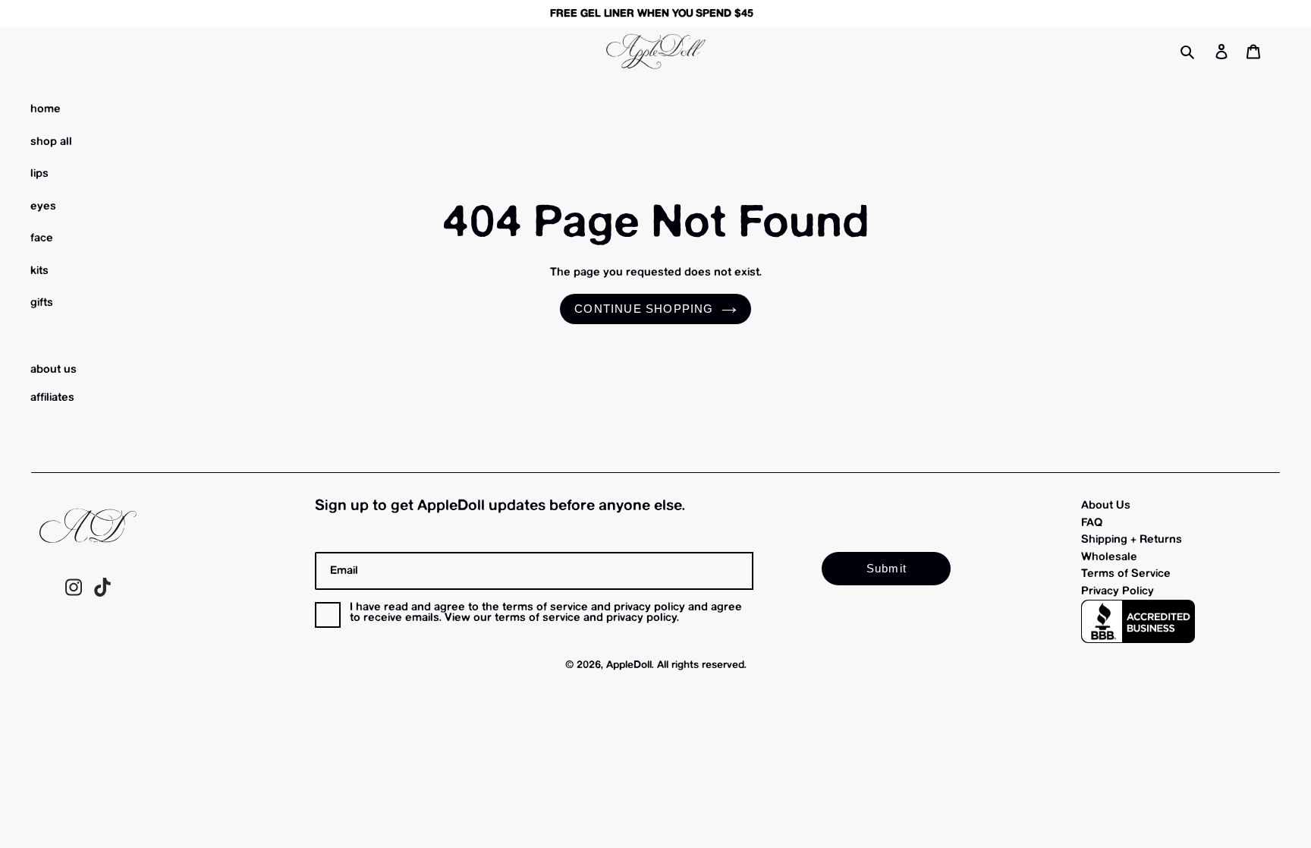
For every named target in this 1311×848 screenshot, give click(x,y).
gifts (41, 303)
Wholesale (1109, 557)
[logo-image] (656, 51)
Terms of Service (1126, 574)
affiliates (52, 397)
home (45, 109)
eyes (43, 206)
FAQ (1091, 523)
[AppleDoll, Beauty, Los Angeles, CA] (1138, 621)
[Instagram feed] (73, 593)
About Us (1105, 505)
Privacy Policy (1117, 591)
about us (53, 369)
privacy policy (641, 618)
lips (39, 174)
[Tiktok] (102, 593)
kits (39, 271)
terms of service (537, 618)
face (41, 238)
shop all (51, 142)
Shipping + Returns (1131, 539)
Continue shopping (643, 308)
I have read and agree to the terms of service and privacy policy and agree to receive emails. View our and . (546, 612)
